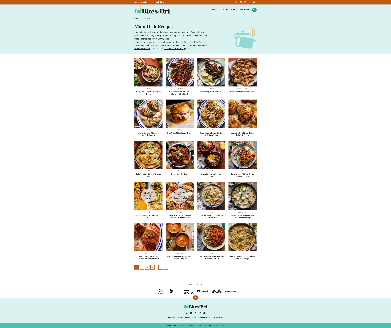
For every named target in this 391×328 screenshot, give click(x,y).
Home (136, 18)
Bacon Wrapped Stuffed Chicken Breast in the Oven (148, 257)
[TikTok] (250, 2)
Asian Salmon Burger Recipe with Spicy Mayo (211, 134)
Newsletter (190, 318)
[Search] (254, 10)
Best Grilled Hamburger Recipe (179, 133)
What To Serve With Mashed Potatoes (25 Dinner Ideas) (179, 216)
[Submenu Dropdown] (219, 9)
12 (160, 267)
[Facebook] (245, 2)
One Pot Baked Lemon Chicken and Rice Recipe (242, 257)
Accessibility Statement (203, 325)
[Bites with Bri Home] (152, 10)
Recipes (215, 10)
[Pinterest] (241, 2)
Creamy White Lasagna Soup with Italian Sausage (242, 216)
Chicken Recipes (183, 42)
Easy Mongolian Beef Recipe (211, 91)
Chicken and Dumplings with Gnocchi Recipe (211, 216)
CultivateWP (221, 325)
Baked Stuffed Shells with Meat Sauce (148, 175)
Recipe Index (146, 18)
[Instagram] (236, 2)
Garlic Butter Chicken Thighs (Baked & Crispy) (242, 134)
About (225, 10)
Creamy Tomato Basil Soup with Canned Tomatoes (180, 257)
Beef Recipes (200, 42)
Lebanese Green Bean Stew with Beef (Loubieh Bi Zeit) (211, 257)
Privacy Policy (192, 325)
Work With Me (244, 10)
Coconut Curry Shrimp (174, 48)
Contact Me (218, 318)
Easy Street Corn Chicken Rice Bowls (148, 92)
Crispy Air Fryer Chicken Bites (242, 91)
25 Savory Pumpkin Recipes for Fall (148, 216)
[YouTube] (254, 2)
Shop (233, 10)
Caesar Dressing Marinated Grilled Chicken (148, 134)
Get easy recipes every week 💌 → (149, 2)
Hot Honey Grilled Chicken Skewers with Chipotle (180, 92)
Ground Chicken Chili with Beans (211, 175)
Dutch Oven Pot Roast (180, 174)
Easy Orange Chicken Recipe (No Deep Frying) (242, 175)
